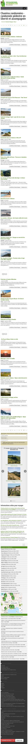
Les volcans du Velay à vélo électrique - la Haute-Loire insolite (13, 178)
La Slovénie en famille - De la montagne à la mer (14, 481)
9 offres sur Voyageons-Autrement (8, 587)
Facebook (2, 685)
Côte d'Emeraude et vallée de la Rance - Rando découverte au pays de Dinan (12, 77)
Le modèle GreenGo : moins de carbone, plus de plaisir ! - (12, 658)
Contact (2, 676)
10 (23, 25)
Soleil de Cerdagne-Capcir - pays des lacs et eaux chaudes (13, 117)
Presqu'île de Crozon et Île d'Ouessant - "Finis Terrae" (14, 97)
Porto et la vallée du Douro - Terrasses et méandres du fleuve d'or (14, 157)
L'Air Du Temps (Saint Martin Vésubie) (8, 696)
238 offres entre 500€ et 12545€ (8, 566)
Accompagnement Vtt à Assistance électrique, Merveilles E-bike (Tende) (13, 701)
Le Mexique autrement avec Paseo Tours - (10, 649)
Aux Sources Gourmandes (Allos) (7, 704)
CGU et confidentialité (5, 677)
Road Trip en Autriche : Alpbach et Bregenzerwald (10, 720)
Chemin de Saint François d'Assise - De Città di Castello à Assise (12, 299)
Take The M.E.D (4, 728)
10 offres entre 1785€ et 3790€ (10, 585)
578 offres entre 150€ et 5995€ (9, 556)
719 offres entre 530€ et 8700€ (10, 555)
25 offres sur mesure (8, 576)
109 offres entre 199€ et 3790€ (9, 574)
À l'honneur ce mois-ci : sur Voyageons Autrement (12, 616)
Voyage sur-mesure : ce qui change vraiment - (11, 618)
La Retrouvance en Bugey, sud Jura (9, 397)
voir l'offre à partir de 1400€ (9, 589)
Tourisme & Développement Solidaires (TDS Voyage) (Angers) (13, 703)
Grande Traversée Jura (5, 715)
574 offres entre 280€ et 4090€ (8, 558)
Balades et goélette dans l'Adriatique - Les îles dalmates (14, 465)
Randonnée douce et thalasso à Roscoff (11, 138)
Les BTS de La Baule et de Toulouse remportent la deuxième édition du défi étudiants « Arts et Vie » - (14, 656)
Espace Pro (3, 665)
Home (2, 10)
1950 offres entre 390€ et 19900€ (8, 549)
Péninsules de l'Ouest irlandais (8, 319)
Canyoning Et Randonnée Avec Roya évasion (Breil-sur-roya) (12, 699)
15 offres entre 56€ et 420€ (7, 581)
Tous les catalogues (5, 692)
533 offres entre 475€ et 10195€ (9, 562)
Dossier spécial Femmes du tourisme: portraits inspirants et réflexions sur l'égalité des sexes (12, 722)
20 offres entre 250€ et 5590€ (7, 579)
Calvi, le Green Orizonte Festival (7, 734)
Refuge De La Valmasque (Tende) (7, 695)
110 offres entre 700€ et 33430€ (11, 572)
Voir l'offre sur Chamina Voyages (15, 44)
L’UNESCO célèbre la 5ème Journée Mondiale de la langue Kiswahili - (12, 638)
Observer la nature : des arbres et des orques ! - (11, 651)
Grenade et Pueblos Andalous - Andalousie (11, 36)
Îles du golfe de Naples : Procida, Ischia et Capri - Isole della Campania (13, 258)
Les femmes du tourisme (5, 727)
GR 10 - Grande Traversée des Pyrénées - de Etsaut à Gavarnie (14, 497)
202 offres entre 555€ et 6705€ (8, 568)
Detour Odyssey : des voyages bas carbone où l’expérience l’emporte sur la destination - (13, 647)
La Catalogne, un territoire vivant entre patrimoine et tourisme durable (13, 711)
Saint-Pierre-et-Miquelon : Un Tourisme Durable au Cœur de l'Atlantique (12, 717)
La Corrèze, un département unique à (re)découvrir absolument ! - (12, 629)
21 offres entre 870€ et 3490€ (8, 577)
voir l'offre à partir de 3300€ (9, 591)
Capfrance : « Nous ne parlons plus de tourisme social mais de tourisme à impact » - (13, 621)
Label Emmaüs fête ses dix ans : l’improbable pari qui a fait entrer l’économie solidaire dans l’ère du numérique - (14, 642)
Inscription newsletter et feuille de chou (8, 674)
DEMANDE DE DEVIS (6, 740)
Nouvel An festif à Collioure (7, 198)
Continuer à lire (24, 44)
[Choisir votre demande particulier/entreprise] (14, 740)
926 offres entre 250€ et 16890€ (9, 553)
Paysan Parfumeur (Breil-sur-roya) (7, 694)
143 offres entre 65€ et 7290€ (7, 570)
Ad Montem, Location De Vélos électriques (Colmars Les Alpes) (13, 706)
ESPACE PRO (19, 740)
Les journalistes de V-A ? (5, 668)
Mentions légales (4, 678)
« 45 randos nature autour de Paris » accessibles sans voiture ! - (14, 653)
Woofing (2, 719)
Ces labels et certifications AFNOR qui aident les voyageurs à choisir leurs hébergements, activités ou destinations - (13, 635)
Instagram (3, 687)
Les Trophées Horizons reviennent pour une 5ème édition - (13, 644)
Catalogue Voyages (7, 10)
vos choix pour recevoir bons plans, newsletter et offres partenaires (14, 443)
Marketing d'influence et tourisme (7, 732)
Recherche (8, 21)
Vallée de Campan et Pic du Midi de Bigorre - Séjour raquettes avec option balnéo (13, 417)
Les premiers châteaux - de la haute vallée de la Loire (14, 218)
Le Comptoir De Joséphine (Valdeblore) (8, 698)
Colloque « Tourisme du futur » (7, 730)
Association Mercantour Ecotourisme (8, 713)
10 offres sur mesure (9, 583)
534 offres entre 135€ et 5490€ (9, 560)
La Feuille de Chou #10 (5, 724)
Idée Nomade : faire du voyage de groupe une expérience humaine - (12, 632)
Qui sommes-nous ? (4, 667)
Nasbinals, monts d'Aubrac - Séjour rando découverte (14, 378)
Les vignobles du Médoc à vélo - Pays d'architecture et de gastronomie (13, 56)
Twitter (2, 686)
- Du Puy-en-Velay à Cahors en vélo (9, 339)
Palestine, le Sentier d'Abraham (8, 279)
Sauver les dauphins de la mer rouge (8, 726)
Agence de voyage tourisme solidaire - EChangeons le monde (12, 731)
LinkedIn (2, 683)
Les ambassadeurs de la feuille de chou (8, 669)
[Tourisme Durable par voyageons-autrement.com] (9, 3)
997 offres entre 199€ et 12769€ (9, 551)
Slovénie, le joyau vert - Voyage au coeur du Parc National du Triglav (13, 238)
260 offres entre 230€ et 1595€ (8, 564)
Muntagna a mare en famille (8, 358)
